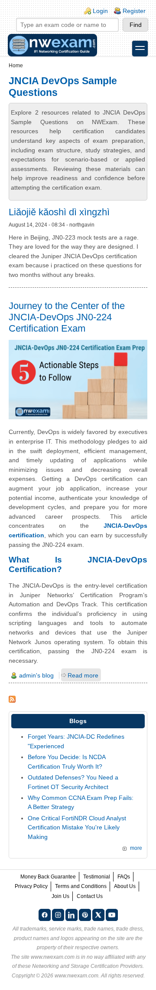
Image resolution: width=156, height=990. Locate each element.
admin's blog (36, 675)
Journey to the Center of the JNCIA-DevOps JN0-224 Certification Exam (67, 317)
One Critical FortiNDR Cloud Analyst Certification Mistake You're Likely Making (77, 827)
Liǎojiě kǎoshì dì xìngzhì (59, 212)
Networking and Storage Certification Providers (87, 966)
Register (134, 10)
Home (16, 65)
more (136, 848)
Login (100, 10)
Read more (83, 675)
